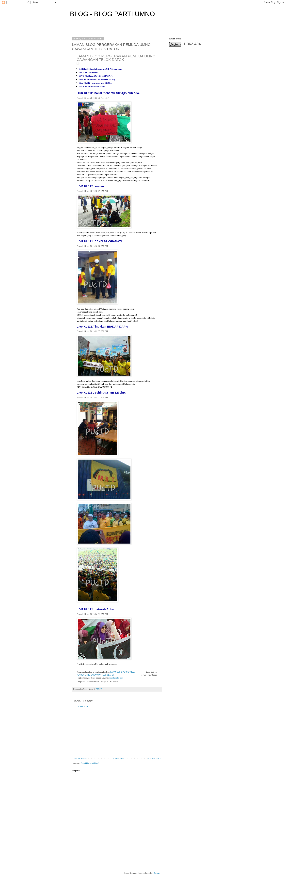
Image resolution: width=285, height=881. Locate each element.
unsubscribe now (116, 678)
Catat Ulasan (82, 706)
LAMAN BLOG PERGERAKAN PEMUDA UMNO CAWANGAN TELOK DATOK (116, 58)
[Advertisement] (117, 732)
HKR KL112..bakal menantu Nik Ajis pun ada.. (100, 68)
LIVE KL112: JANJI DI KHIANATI (95, 75)
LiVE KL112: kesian (88, 72)
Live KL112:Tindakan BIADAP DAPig (97, 79)
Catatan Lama (154, 758)
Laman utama (118, 758)
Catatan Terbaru (80, 758)
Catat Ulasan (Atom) (90, 763)
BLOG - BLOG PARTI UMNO (112, 13)
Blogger (157, 873)
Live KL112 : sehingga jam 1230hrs (95, 82)
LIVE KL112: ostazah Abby (92, 86)
